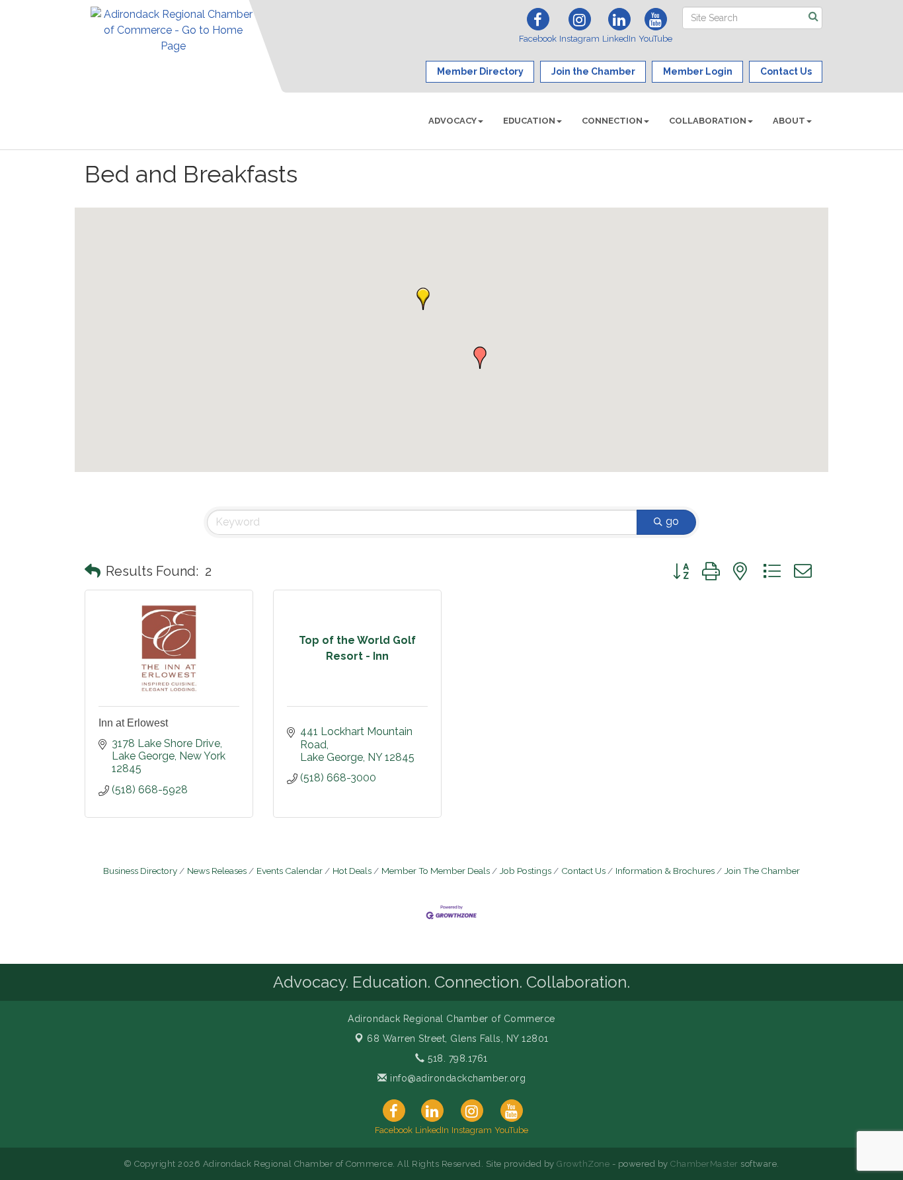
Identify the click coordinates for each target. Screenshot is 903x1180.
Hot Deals (352, 870)
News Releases (217, 870)
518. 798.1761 (456, 1058)
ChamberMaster (704, 1164)
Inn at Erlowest (133, 722)
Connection (612, 121)
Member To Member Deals (435, 870)
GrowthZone (583, 1164)
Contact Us (583, 870)
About (789, 121)
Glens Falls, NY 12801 (458, 1038)
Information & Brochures (665, 870)
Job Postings (525, 870)
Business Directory (140, 870)
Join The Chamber (762, 870)
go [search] (672, 521)
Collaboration (707, 121)
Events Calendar (289, 870)
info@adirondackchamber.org (456, 1078)
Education (529, 121)
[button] (480, 357)
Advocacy (452, 121)
